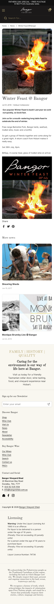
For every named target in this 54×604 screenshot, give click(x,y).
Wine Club (6, 421)
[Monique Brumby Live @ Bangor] (27, 312)
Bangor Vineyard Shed (29, 507)
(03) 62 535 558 (12, 487)
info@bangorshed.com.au (16, 489)
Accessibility (7, 439)
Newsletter (7, 435)
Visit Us (5, 424)
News (12, 26)
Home (4, 26)
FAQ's (4, 465)
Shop (4, 417)
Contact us (7, 462)
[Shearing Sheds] (27, 262)
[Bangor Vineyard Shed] (26, 10)
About (4, 431)
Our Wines (6, 451)
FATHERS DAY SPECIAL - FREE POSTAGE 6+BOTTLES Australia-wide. (27, 3)
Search (5, 458)
